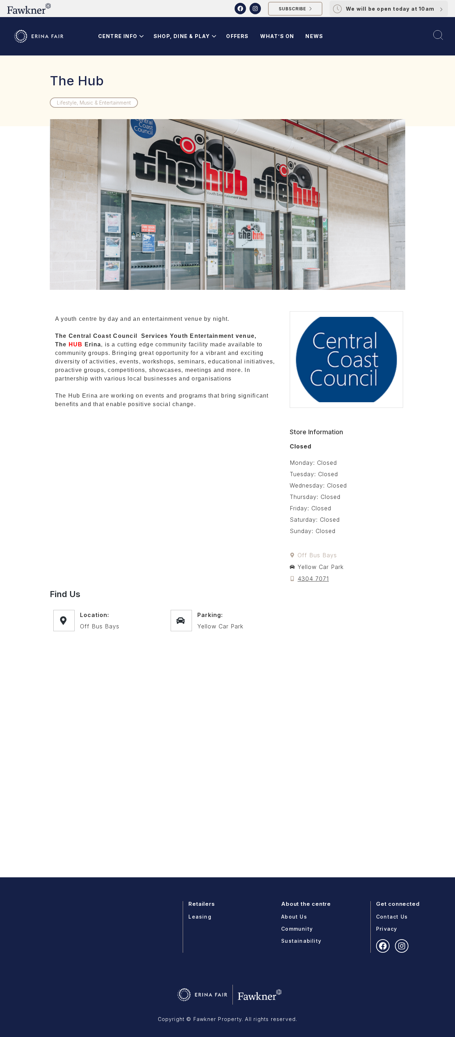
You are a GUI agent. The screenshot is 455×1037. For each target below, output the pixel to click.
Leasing (199, 917)
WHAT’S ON (277, 36)
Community (297, 929)
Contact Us (392, 917)
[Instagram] (255, 8)
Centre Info (117, 36)
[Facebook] (240, 8)
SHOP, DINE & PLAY (182, 36)
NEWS (314, 36)
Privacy (386, 929)
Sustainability (301, 941)
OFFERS (237, 36)
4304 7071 (313, 578)
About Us (294, 917)
